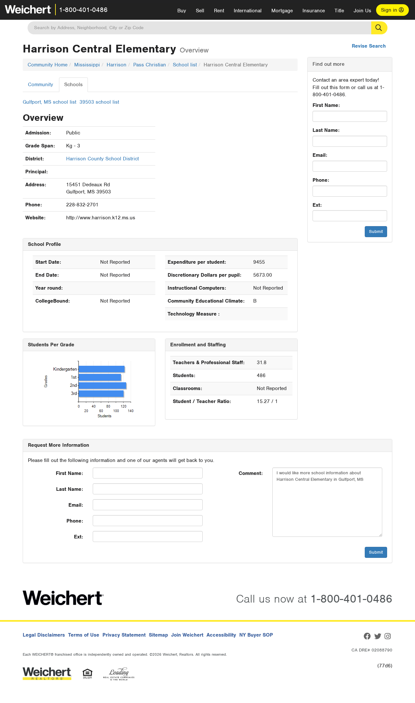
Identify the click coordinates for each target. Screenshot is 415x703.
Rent (219, 10)
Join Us (362, 10)
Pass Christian (149, 65)
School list (185, 65)
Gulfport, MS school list (49, 102)
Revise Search (369, 46)
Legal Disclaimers (44, 635)
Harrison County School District (102, 159)
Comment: (251, 473)
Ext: (317, 205)
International (248, 10)
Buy (181, 10)
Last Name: (326, 130)
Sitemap (158, 635)
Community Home (47, 65)
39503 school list (99, 102)
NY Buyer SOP (256, 635)
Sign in (390, 10)
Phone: (321, 180)
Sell (200, 10)
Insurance (313, 10)
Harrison (116, 65)
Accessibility (221, 635)
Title (339, 10)
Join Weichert (187, 635)
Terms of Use (83, 635)
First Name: (326, 105)
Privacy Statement (124, 635)
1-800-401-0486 (83, 10)
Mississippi (87, 65)
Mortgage (282, 10)
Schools (73, 84)
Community (40, 84)
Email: (320, 155)
